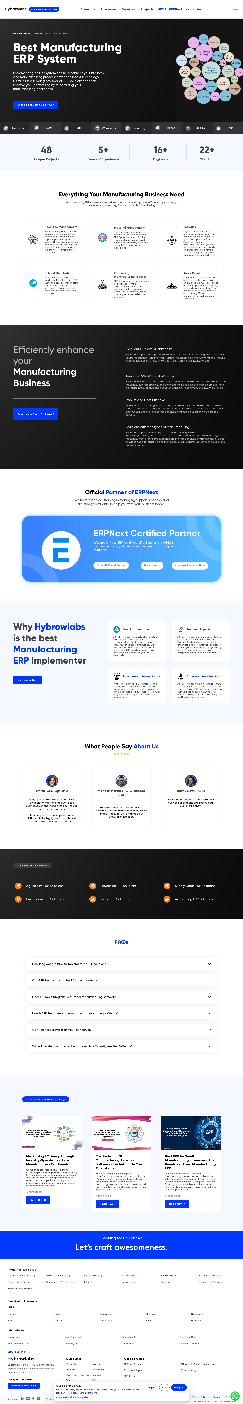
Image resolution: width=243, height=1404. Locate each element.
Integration (98, 1369)
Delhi (56, 1314)
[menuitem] (88, 9)
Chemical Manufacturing (21, 1275)
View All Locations (18, 1351)
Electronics (167, 1282)
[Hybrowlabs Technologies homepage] (15, 9)
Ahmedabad (106, 1320)
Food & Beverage (93, 1275)
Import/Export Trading (20, 1288)
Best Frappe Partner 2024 (44, 9)
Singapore (128, 1343)
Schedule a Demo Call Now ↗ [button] (35, 104)
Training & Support (134, 1370)
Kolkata (58, 1320)
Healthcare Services (210, 1275)
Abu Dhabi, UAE (73, 1337)
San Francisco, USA (18, 1343)
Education (89, 1282)
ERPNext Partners (133, 1364)
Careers (96, 1375)
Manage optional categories (73, 1397)
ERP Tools (129, 1376)
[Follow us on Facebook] (33, 1398)
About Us (88, 9)
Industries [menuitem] (193, 9)
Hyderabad (197, 1314)
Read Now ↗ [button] (38, 1199)
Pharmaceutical (131, 1275)
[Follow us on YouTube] (38, 1398)
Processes (109, 9)
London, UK (71, 1343)
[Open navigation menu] (235, 9)
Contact (70, 1380)
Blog (94, 1380)
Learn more (91, 1392)
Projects (147, 9)
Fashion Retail (168, 1275)
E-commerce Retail (18, 1282)
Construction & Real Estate (61, 1282)
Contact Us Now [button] (27, 679)
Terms (216, 1397)
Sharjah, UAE (129, 1337)
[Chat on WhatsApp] (235, 1396)
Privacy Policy (199, 1397)
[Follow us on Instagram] (28, 1398)
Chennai (150, 1314)
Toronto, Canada (189, 1343)
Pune (10, 1320)
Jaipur (148, 1320)
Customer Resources (77, 1375)
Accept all (178, 1387)
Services (128, 9)
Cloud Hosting (188, 1370)
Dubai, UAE (14, 1337)
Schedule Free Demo (24, 1385)
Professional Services (210, 1282)
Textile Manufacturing (58, 1275)
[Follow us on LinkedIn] (22, 1398)
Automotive (129, 1282)
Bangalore (105, 1314)
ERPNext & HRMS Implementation (199, 1364)
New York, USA (188, 1337)
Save (164, 1387)
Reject (151, 1387)
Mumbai (12, 1314)
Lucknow (196, 1320)
